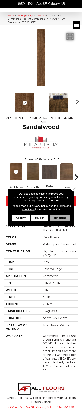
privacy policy (40, 205)
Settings (60, 218)
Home (11, 15)
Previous (6, 101)
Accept (21, 218)
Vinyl (30, 15)
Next (76, 101)
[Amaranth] (32, 171)
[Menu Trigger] (76, 25)
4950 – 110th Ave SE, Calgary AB (41, 3)
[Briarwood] (66, 171)
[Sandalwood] (16, 171)
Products (41, 15)
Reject (40, 218)
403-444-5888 (64, 407)
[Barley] (49, 172)
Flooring (21, 15)
